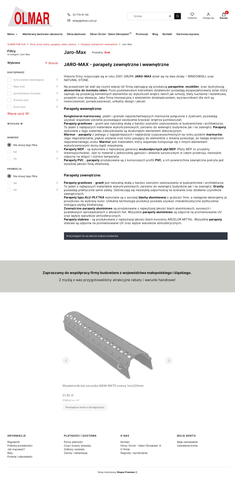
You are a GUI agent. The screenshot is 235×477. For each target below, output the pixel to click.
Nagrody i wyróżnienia (133, 452)
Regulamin (13, 441)
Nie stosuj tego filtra (25, 145)
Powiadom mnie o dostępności (85, 407)
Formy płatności (73, 441)
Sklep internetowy (116, 472)
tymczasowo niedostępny (28, 79)
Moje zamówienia (187, 441)
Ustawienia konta (187, 445)
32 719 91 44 (80, 14)
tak (15, 151)
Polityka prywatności (19, 445)
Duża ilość (19, 106)
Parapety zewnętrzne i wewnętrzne (99, 44)
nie (15, 158)
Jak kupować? (16, 449)
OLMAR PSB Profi (16, 44)
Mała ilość (19, 86)
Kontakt (125, 441)
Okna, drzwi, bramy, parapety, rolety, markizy (53, 44)
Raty (10, 452)
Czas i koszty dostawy (77, 445)
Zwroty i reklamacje (75, 452)
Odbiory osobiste (74, 449)
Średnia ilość (21, 100)
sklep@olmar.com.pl (85, 20)
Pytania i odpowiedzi (19, 456)
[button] (177, 16)
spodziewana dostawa (26, 93)
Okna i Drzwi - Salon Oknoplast (139, 445)
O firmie (125, 449)
